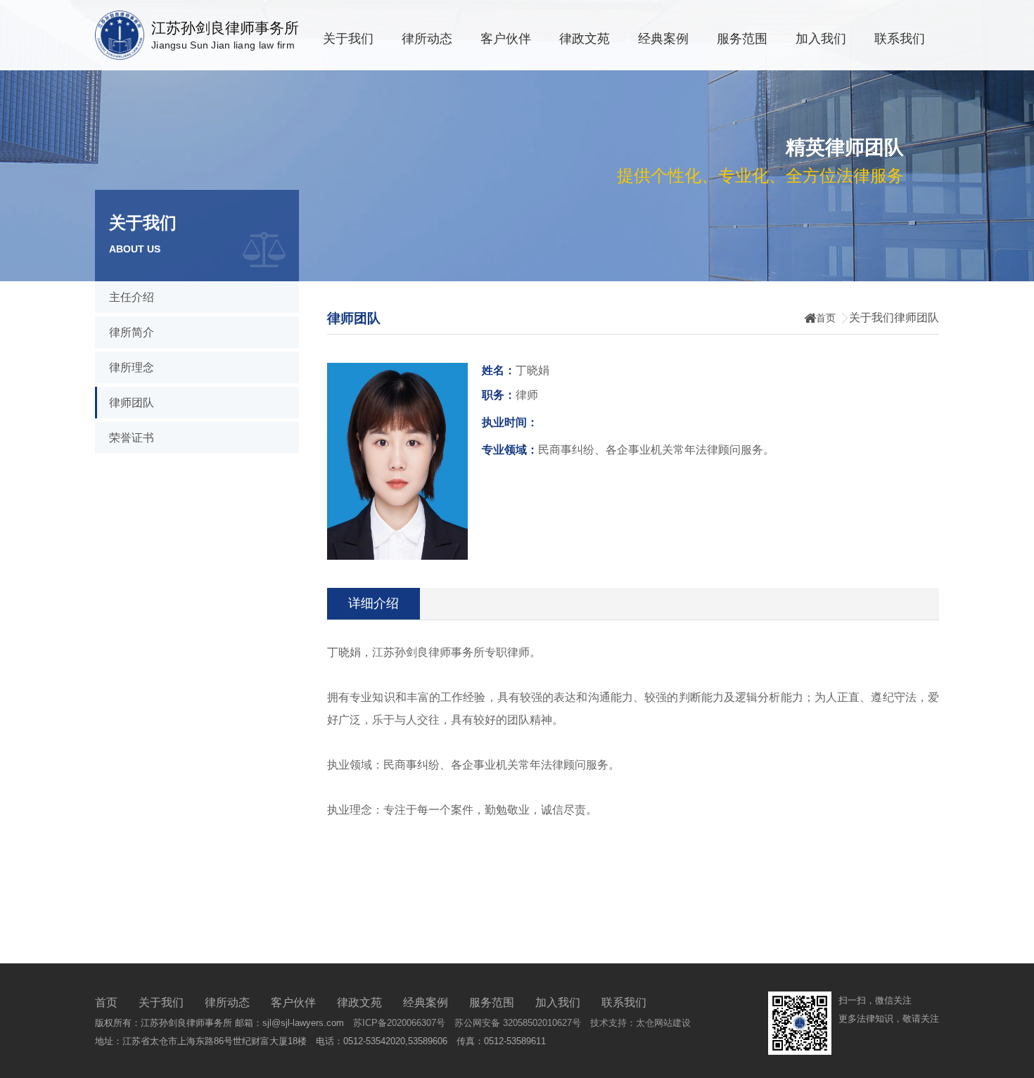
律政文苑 (584, 39)
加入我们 (821, 39)
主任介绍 (131, 297)
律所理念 (131, 367)
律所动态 (427, 39)
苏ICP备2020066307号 (399, 1023)
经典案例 (663, 39)
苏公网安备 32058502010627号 (517, 1023)
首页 (826, 317)
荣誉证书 (131, 438)
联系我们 (899, 39)
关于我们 (348, 39)
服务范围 (742, 39)
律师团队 (131, 403)
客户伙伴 (505, 39)
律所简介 (131, 332)
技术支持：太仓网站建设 (640, 1023)
